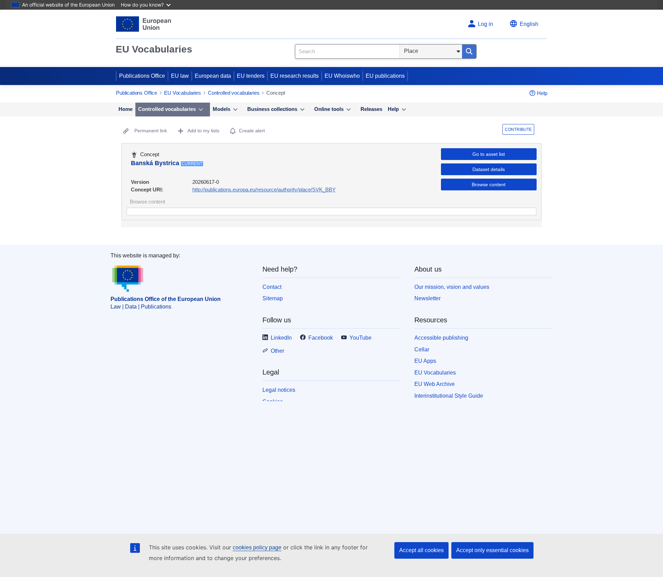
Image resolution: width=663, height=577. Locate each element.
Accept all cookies (421, 550)
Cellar (421, 349)
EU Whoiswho (342, 76)
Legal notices (278, 390)
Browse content (489, 184)
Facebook (320, 338)
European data (213, 76)
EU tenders (251, 76)
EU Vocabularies (154, 49)
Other (277, 351)
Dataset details (488, 169)
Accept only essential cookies (492, 550)
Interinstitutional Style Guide (448, 396)
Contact (271, 287)
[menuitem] (125, 109)
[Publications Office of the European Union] (143, 24)
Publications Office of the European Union (165, 299)
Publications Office (142, 76)
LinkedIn (281, 338)
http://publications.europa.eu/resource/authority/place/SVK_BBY (264, 189)
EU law (180, 76)
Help (542, 93)
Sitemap (272, 298)
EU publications (385, 76)
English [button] (529, 24)
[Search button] (469, 51)
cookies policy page (257, 547)
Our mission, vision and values (451, 287)
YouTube (360, 338)
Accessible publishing (441, 338)
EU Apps (425, 361)
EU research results (294, 76)
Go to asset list (488, 154)
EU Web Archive (434, 384)
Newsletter (427, 298)
